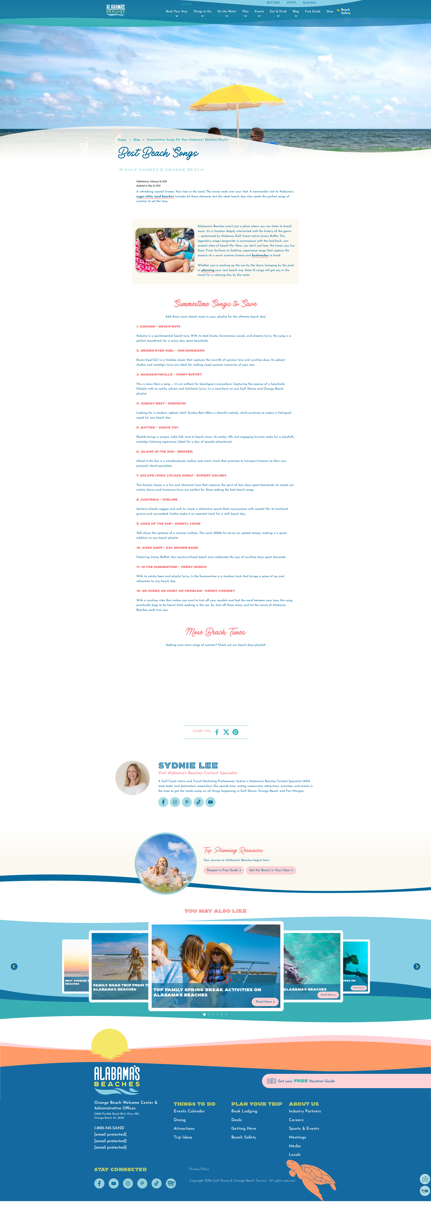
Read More (264, 1001)
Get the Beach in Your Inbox (269, 870)
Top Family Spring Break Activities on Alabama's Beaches (207, 992)
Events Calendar (189, 1111)
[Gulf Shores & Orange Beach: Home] (116, 11)
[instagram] (175, 806)
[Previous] (14, 966)
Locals (295, 1155)
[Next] (416, 966)
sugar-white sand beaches (155, 196)
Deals (236, 1120)
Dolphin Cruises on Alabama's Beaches (283, 989)
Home (122, 139)
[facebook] (163, 806)
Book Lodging (244, 1111)
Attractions (184, 1129)
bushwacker (260, 255)
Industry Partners (305, 1111)
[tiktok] (199, 806)
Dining (180, 1120)
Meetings (273, 2)
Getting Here (243, 1129)
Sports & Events (304, 1129)
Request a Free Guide (222, 870)
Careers (296, 1120)
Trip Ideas (183, 1137)
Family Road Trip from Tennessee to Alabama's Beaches (134, 987)
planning (208, 270)
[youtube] (210, 806)
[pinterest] (187, 806)
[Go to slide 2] (208, 1014)
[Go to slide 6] (226, 1014)
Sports (291, 2)
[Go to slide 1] (204, 1014)
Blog (137, 139)
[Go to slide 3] (213, 1014)
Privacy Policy (199, 1169)
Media (295, 1146)
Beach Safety (243, 1137)
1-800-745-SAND (109, 1128)
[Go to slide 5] (221, 1014)
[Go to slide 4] (217, 1014)
